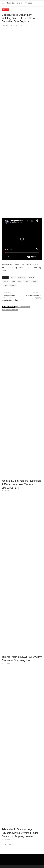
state (5, 285)
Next (9, 844)
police (26, 281)
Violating (13, 285)
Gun (13, 281)
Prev (5, 844)
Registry (34, 281)
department (22, 277)
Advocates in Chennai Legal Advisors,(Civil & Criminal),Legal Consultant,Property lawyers (20, 832)
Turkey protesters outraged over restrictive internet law (10, 297)
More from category (9, 310)
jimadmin (5, 25)
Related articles (8, 307)
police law (5, 9)
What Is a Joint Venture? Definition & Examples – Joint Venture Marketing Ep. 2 (21, 484)
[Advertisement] (18, 203)
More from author (22, 307)
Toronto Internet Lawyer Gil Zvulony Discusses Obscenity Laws (22, 658)
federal (31, 277)
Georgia (5, 281)
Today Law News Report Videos (19, 3)
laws (19, 281)
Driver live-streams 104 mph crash (33, 296)
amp (12, 277)
